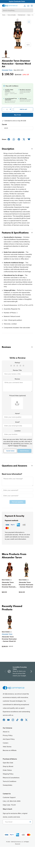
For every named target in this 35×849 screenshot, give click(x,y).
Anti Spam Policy (9, 739)
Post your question (17, 502)
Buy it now (17, 115)
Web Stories (7, 747)
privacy (24, 445)
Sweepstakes (7, 785)
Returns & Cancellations (11, 778)
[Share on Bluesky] (29, 139)
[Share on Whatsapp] (14, 139)
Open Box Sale (8, 763)
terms (16, 445)
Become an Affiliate (9, 750)
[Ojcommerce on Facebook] (4, 719)
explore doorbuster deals (17, 1)
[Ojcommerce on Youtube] (8, 719)
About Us (6, 732)
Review (17, 379)
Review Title (17, 370)
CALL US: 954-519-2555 (11, 801)
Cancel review (10, 451)
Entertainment (21, 15)
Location (18, 431)
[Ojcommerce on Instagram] (13, 719)
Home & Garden (12, 15)
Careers (5, 743)
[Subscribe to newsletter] (30, 822)
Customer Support (9, 797)
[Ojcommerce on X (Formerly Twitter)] (26, 719)
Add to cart (23, 109)
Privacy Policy (8, 735)
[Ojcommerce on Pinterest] (22, 719)
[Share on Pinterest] (19, 139)
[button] (11, 365)
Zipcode (4, 124)
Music (28, 15)
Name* (17, 413)
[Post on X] (24, 139)
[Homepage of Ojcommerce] (10, 5)
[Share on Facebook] (9, 139)
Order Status (7, 770)
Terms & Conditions (9, 781)
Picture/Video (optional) (17, 395)
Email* (17, 422)
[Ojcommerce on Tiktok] (17, 719)
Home (3, 15)
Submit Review (24, 451)
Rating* (17, 362)
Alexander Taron (7, 70)
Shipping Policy (8, 774)
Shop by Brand (8, 766)
